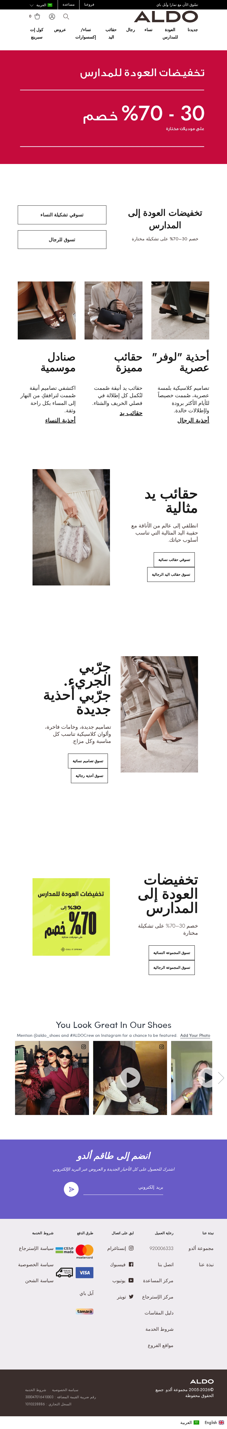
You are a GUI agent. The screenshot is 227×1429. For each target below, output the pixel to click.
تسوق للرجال (62, 239)
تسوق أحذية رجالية (89, 775)
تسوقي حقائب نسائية (174, 559)
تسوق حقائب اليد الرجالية (171, 574)
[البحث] (66, 17)
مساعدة (68, 4)
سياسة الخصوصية (65, 1390)
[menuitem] (190, 1422)
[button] (41, 5)
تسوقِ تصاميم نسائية (88, 761)
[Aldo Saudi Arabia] (166, 20)
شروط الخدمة (35, 1390)
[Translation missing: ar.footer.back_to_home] (202, 1382)
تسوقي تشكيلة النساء (61, 214)
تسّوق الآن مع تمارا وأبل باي (177, 4)
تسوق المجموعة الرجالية (171, 967)
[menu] (202, 1422)
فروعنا (89, 4)
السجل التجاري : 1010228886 (48, 1404)
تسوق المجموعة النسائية (171, 952)
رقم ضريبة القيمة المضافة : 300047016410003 (60, 1397)
